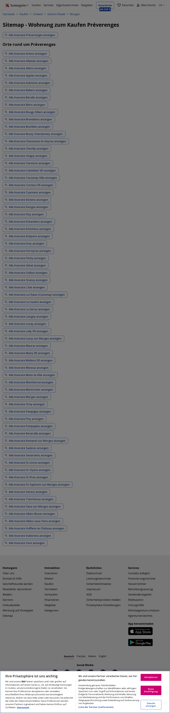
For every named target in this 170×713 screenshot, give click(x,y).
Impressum (23, 707)
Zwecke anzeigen (151, 705)
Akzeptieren (150, 677)
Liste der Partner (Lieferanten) (95, 707)
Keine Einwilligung (151, 690)
